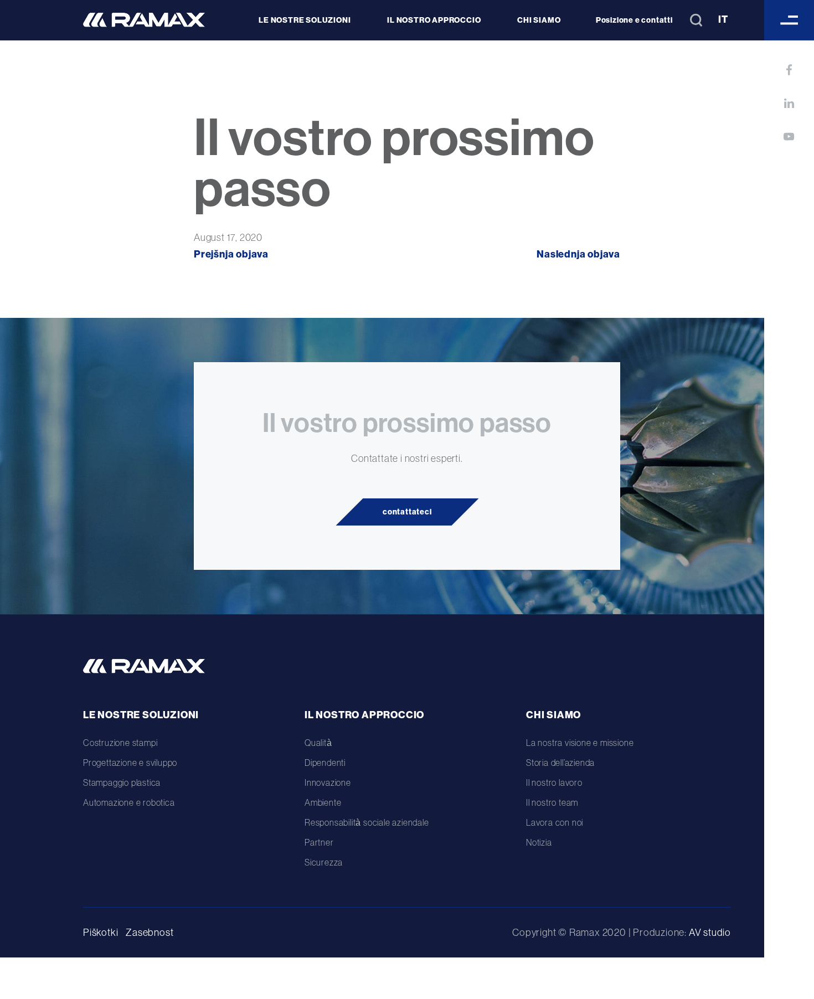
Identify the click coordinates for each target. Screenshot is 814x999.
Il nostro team (552, 802)
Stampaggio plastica (122, 782)
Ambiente (323, 802)
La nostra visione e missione (579, 742)
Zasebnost (149, 932)
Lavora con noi (554, 822)
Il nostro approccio (364, 714)
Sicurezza (324, 862)
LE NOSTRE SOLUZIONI (305, 20)
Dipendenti (325, 762)
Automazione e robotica (129, 802)
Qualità (318, 742)
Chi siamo (553, 714)
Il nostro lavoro (554, 782)
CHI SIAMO (538, 20)
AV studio (710, 932)
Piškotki (100, 932)
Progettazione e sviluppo (130, 762)
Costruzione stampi (120, 742)
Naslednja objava (578, 254)
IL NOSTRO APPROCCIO (434, 20)
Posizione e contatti (634, 20)
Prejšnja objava (231, 254)
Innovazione (328, 782)
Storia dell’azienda (560, 762)
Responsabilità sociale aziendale (367, 822)
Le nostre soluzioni (141, 714)
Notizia (539, 842)
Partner (319, 842)
